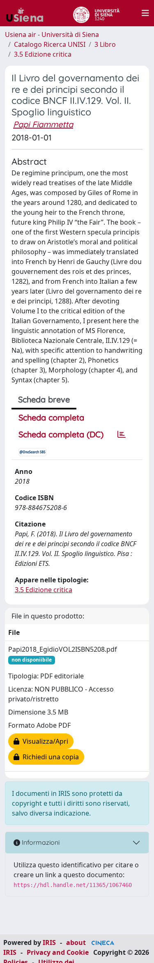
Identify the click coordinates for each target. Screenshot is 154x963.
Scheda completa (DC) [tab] (60, 434)
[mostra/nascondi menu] (145, 13)
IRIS (49, 942)
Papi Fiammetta (43, 124)
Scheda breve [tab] (44, 399)
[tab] (121, 434)
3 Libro (105, 44)
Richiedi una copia (49, 756)
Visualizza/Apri (43, 741)
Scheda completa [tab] (51, 417)
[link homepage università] (96, 13)
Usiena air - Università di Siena (52, 34)
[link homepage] (28, 13)
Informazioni (40, 842)
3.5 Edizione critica (42, 54)
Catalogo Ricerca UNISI (49, 44)
